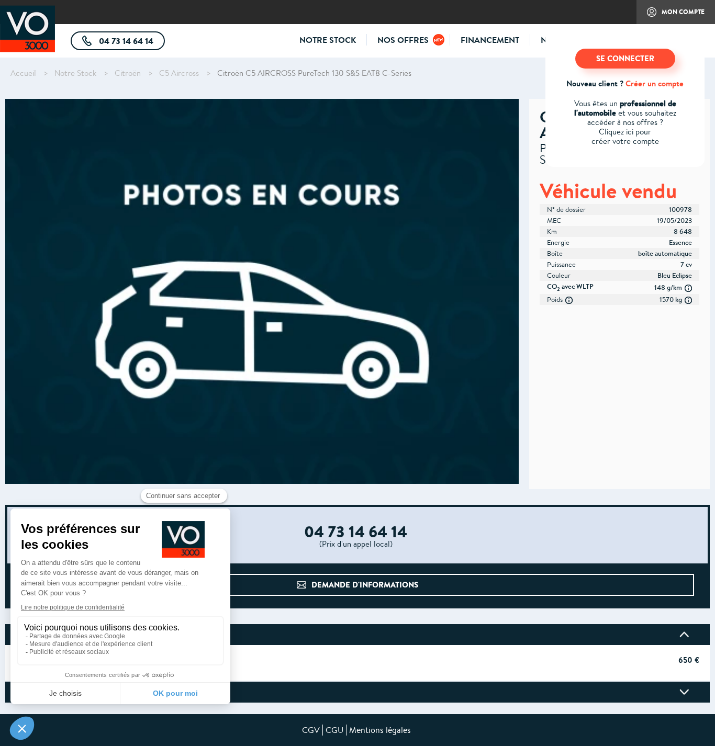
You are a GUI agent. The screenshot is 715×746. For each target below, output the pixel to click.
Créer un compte (654, 83)
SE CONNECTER (625, 58)
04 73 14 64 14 (131, 42)
